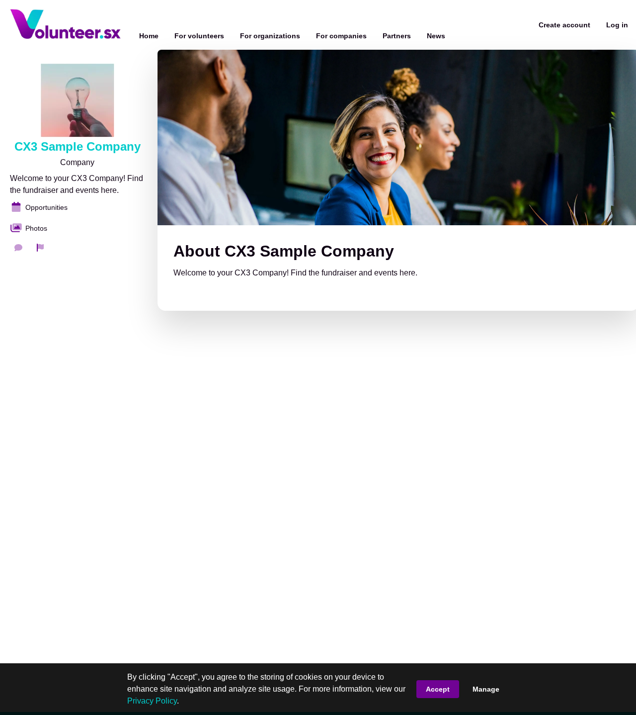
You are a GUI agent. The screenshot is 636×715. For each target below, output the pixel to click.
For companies (341, 36)
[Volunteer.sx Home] (65, 25)
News (436, 36)
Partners (397, 36)
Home (149, 36)
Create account (564, 25)
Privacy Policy (152, 701)
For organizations (270, 36)
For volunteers (199, 36)
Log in (617, 25)
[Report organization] (40, 247)
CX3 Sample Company (77, 147)
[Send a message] (18, 247)
